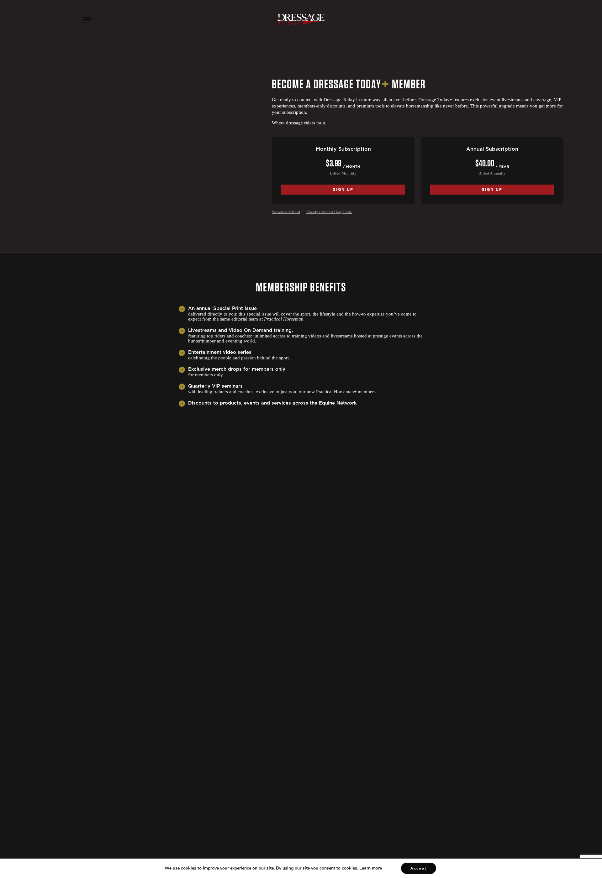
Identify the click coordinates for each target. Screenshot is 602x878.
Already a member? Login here (329, 212)
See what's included (286, 212)
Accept (418, 868)
